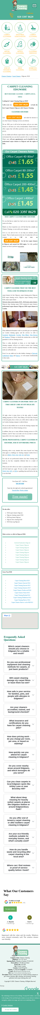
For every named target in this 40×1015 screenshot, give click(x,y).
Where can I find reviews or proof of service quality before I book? (18, 867)
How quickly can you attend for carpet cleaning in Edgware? (18, 754)
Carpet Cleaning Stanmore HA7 (22, 588)
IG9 (17, 455)
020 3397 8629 (25, 15)
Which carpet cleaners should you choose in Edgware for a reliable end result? (18, 650)
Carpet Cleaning (33, 35)
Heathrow (7, 337)
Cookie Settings (8, 1005)
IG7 (23, 455)
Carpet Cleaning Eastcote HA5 (22, 585)
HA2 (8, 471)
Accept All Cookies (11, 1009)
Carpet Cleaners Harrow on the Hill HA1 (22, 602)
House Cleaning (7, 52)
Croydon (18, 335)
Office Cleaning (20, 52)
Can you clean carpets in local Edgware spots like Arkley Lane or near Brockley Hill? (18, 785)
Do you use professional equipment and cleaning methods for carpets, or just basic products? (18, 665)
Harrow (18, 355)
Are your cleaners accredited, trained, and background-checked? (18, 709)
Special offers (15, 490)
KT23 (28, 455)
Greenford (5, 335)
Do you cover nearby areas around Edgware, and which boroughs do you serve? (18, 769)
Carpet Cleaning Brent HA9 (22, 580)
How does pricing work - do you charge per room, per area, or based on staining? (18, 740)
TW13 (13, 455)
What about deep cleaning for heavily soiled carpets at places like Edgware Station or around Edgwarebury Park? (18, 803)
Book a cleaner (24, 490)
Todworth (34, 353)
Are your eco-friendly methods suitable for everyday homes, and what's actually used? (18, 837)
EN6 (15, 471)
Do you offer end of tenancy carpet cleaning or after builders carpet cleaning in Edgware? (18, 821)
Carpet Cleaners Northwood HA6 (22, 590)
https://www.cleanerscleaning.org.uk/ (21, 973)
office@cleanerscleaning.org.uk (21, 971)
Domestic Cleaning (33, 69)
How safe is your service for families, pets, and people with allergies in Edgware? (18, 695)
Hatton (11, 355)
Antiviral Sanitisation (20, 35)
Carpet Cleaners (7, 35)
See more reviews (10, 909)
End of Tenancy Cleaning (7, 70)
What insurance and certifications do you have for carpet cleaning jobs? (18, 724)
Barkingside (12, 335)
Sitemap (2, 986)
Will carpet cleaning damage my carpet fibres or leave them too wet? (18, 680)
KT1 (11, 471)
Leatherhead (5, 355)
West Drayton (34, 335)
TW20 (4, 471)
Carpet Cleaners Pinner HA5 (22, 593)
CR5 (20, 455)
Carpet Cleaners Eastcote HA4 (22, 583)
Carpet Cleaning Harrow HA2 (22, 600)
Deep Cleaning (20, 69)
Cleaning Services (33, 52)
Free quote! (20, 496)
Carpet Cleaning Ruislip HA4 (22, 595)
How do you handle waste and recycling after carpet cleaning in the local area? (19, 853)
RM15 (9, 455)
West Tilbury (25, 335)
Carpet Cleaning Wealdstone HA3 (22, 597)
